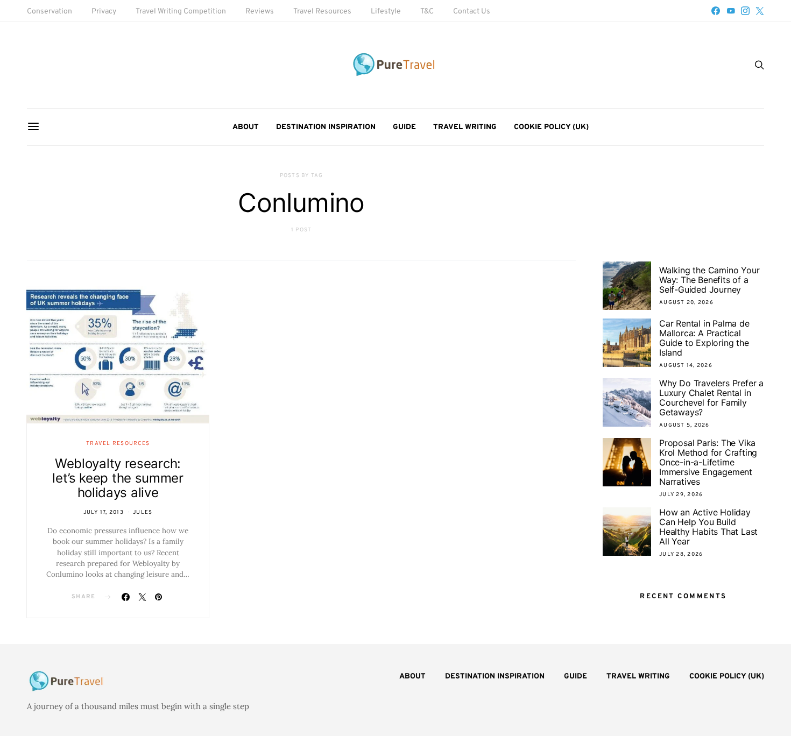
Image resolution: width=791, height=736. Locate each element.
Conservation (49, 11)
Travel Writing (465, 127)
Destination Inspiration (326, 127)
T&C (427, 11)
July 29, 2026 (681, 494)
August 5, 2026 (684, 425)
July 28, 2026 (681, 554)
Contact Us (471, 11)
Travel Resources (322, 11)
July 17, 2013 (103, 512)
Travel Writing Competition (181, 11)
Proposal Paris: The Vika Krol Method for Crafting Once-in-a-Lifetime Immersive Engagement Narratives (708, 462)
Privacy (103, 11)
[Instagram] (745, 10)
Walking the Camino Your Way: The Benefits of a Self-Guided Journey (709, 280)
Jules (142, 512)
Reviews (259, 11)
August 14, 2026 (685, 365)
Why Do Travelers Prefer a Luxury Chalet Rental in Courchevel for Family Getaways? (711, 397)
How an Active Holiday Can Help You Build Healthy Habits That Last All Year (708, 527)
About (245, 127)
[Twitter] (759, 10)
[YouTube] (730, 10)
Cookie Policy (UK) (551, 127)
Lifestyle (386, 11)
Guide (404, 127)
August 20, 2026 (686, 302)
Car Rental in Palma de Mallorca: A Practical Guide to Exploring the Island (704, 338)
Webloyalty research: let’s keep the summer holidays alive (117, 478)
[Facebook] (715, 10)
